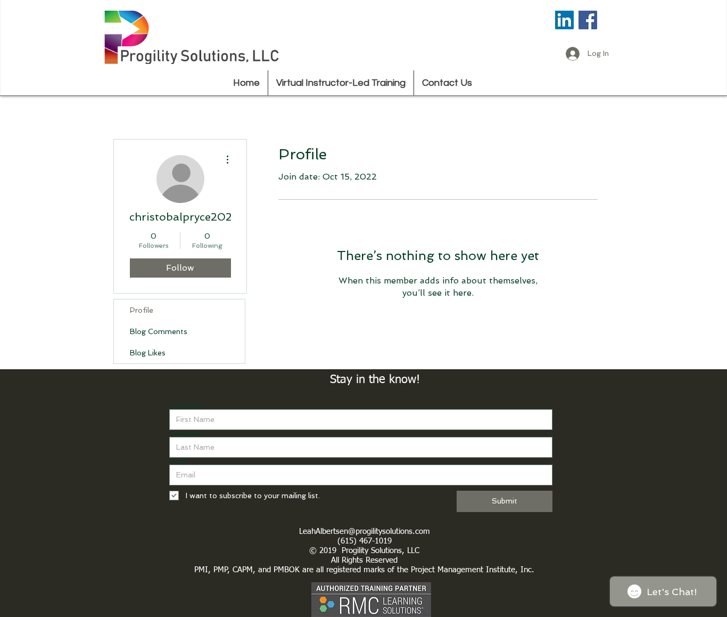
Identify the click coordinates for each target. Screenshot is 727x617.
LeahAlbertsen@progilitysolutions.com (364, 531)
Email (177, 461)
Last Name (185, 433)
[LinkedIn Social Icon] (564, 20)
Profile (141, 310)
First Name (185, 405)
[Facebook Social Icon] (588, 20)
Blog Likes (148, 352)
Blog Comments (158, 331)
